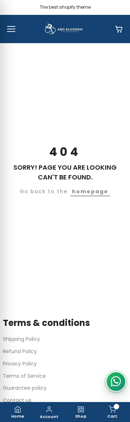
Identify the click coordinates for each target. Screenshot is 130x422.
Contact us (17, 400)
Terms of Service (24, 376)
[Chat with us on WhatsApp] (116, 382)
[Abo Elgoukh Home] (65, 29)
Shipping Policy (21, 339)
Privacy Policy (20, 363)
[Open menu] (11, 29)
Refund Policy (20, 351)
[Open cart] (118, 29)
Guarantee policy (25, 388)
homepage (90, 191)
